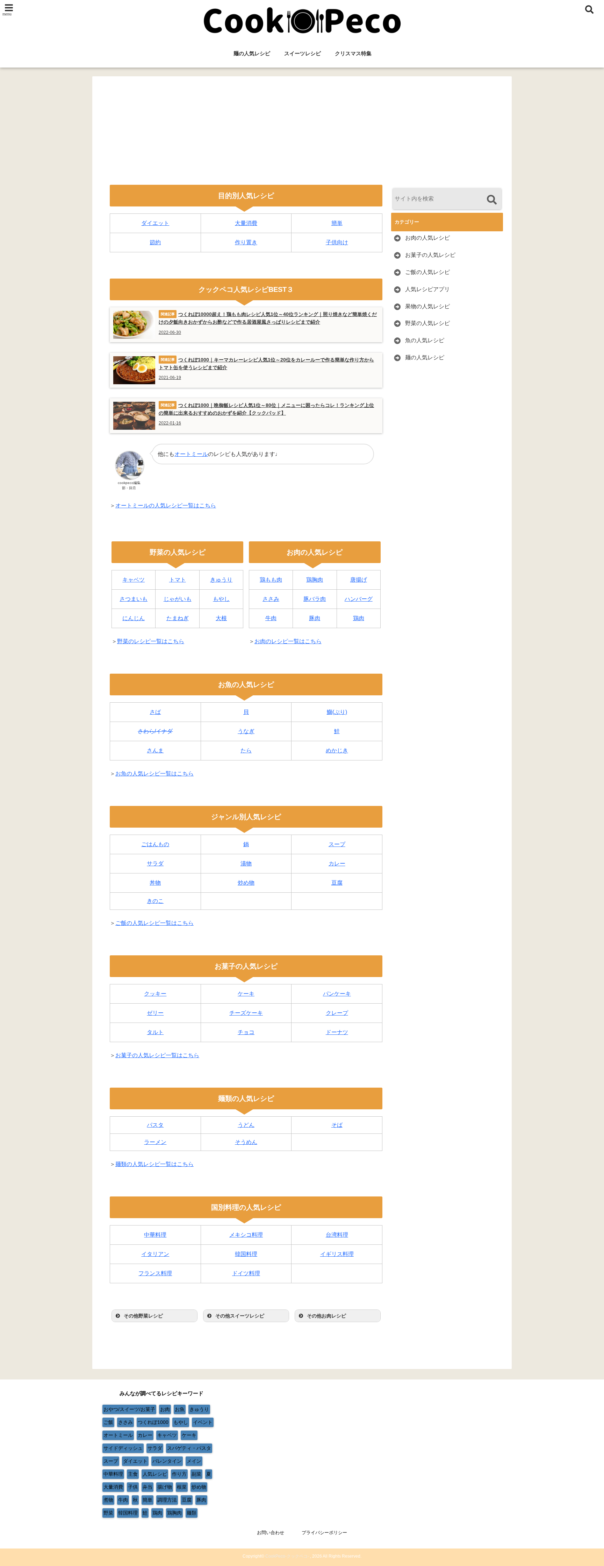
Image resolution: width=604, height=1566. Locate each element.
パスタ (155, 1125)
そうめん (246, 1142)
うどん (246, 1125)
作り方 (179, 1474)
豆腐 (337, 883)
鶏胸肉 (314, 580)
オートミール (191, 454)
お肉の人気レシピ (427, 238)
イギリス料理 (337, 1254)
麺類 (191, 1513)
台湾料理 (337, 1235)
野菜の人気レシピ (427, 323)
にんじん (133, 618)
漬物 (246, 863)
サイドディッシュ (123, 1448)
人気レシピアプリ (427, 289)
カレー (337, 863)
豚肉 (314, 618)
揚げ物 (164, 1487)
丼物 (155, 883)
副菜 (196, 1474)
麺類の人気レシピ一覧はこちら (154, 1164)
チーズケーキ (246, 1013)
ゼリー (155, 1013)
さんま (155, 750)
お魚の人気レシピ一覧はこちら (154, 774)
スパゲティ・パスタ (189, 1448)
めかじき (337, 750)
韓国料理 (246, 1254)
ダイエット (155, 223)
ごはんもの (155, 844)
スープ (337, 844)
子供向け (337, 242)
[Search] (491, 200)
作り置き (246, 242)
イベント (203, 1422)
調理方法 (167, 1500)
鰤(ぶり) (337, 712)
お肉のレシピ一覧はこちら (288, 641)
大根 (221, 618)
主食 (133, 1474)
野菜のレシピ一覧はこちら (150, 641)
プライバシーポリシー (324, 1532)
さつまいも (134, 599)
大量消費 (246, 223)
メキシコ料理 (246, 1235)
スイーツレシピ (302, 53)
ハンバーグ (359, 599)
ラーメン (155, 1142)
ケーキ (246, 994)
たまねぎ (177, 618)
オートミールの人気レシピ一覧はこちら (165, 505)
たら (246, 750)
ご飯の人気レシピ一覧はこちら (154, 923)
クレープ (337, 1013)
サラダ (155, 863)
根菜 (182, 1487)
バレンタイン (167, 1461)
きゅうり (221, 580)
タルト (155, 1032)
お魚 (180, 1409)
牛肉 (270, 618)
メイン (194, 1461)
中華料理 (155, 1235)
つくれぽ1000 (153, 1422)
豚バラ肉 (314, 599)
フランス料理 (155, 1273)
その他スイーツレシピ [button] (239, 1316)
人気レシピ (155, 1474)
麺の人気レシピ (251, 53)
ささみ (271, 599)
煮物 (108, 1500)
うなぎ (246, 731)
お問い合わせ (270, 1532)
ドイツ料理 (246, 1273)
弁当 (147, 1487)
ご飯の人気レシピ (427, 272)
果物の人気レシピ (427, 306)
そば (337, 1125)
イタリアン (155, 1254)
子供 (133, 1487)
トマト (177, 580)
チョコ (246, 1032)
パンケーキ (337, 994)
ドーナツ (337, 1032)
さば (155, 712)
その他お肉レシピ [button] (326, 1316)
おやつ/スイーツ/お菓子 (129, 1409)
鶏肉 (358, 618)
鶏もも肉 (271, 580)
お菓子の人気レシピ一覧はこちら (157, 1055)
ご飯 (108, 1422)
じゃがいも (178, 599)
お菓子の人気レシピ (430, 255)
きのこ (155, 901)
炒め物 (246, 883)
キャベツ (133, 580)
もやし (221, 599)
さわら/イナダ (155, 731)
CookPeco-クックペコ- (287, 1556)
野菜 (108, 1513)
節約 (155, 242)
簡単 (337, 223)
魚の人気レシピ (424, 340)
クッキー (155, 994)
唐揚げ (358, 580)
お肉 (165, 1409)
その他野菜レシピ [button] (143, 1316)
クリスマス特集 (353, 53)
